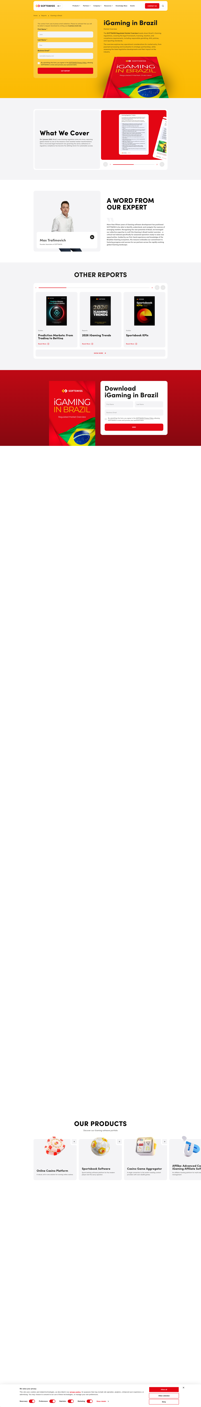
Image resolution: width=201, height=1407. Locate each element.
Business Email (44, 50)
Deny (164, 1402)
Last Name (42, 40)
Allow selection (164, 1396)
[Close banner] (183, 1387)
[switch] (52, 1401)
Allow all (164, 1389)
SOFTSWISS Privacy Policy (77, 62)
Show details (101, 1401)
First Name (42, 29)
